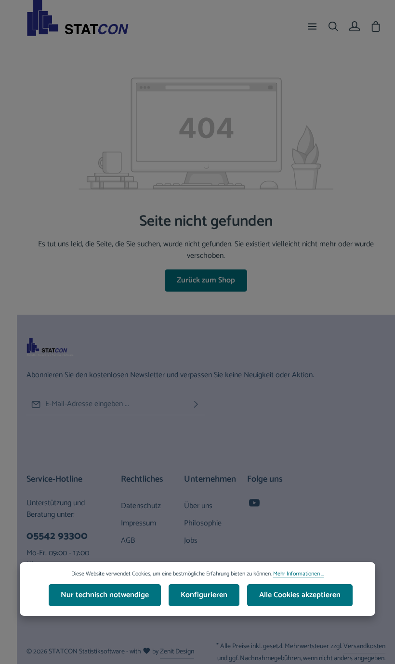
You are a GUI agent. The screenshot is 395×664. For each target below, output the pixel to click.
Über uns (198, 505)
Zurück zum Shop (206, 280)
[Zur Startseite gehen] (86, 26)
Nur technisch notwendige (105, 594)
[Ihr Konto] (354, 26)
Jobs (191, 540)
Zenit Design (177, 651)
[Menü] (312, 26)
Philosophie (203, 523)
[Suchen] (333, 26)
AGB (128, 540)
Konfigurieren (204, 594)
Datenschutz (141, 505)
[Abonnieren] (196, 404)
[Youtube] (254, 505)
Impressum (138, 523)
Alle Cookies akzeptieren (300, 594)
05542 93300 (57, 536)
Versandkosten (364, 646)
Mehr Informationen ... (298, 574)
